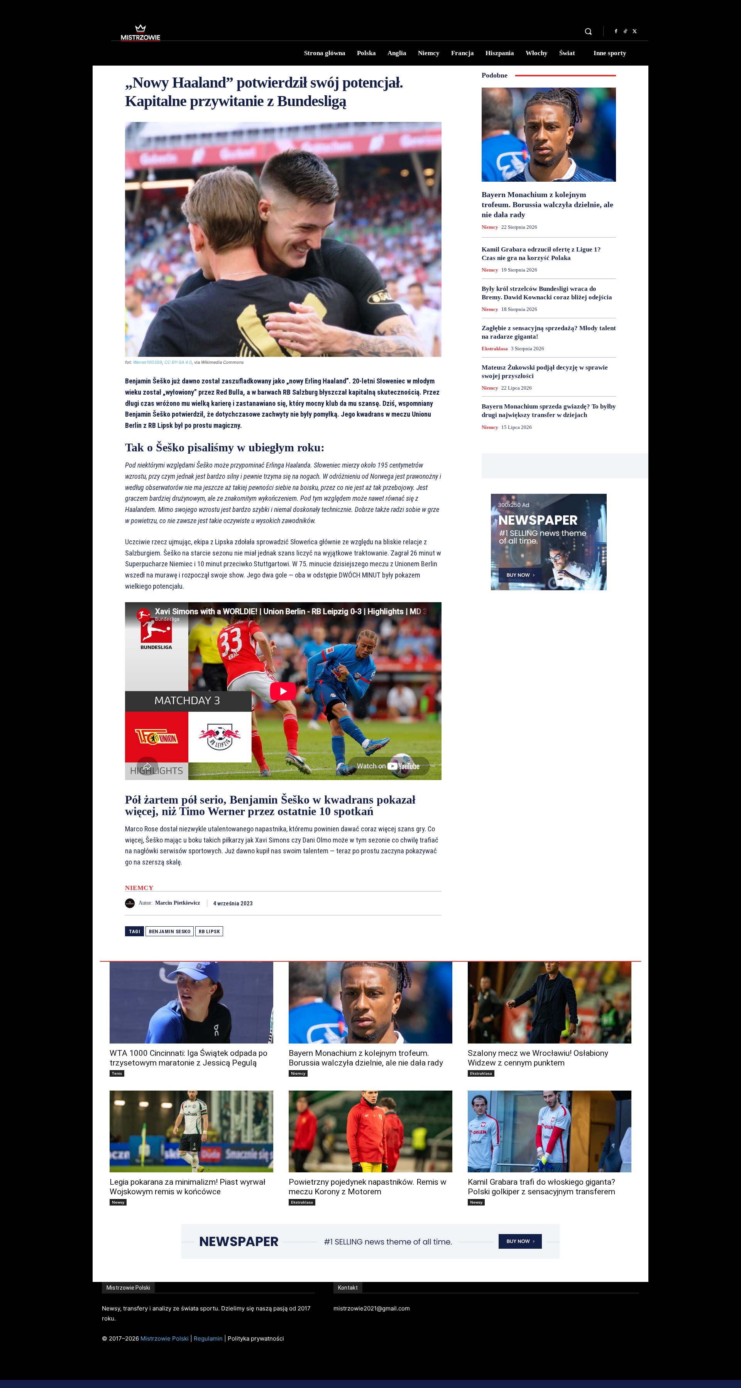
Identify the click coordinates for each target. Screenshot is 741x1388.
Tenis (117, 1073)
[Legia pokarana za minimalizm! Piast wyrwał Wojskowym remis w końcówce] (191, 1131)
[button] (588, 31)
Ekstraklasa (495, 348)
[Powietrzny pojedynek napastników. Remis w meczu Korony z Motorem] (370, 1131)
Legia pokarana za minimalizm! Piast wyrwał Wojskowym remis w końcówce (188, 1186)
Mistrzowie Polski (164, 1338)
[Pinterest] (416, 903)
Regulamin (208, 1338)
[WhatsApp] (434, 903)
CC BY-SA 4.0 (178, 362)
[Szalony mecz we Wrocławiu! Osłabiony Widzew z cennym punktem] (549, 1003)
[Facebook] (616, 31)
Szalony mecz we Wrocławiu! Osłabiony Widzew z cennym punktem (538, 1058)
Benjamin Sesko (169, 931)
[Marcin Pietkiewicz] (132, 903)
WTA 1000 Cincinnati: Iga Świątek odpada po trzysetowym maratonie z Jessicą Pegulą (188, 1058)
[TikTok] (625, 31)
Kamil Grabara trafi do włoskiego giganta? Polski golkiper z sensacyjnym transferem (541, 1186)
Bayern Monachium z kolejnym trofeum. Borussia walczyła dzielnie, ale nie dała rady (547, 204)
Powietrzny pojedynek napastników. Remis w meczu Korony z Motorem (368, 1186)
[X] (634, 31)
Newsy (118, 1202)
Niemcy (139, 888)
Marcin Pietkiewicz (177, 903)
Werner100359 (147, 362)
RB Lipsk (209, 931)
